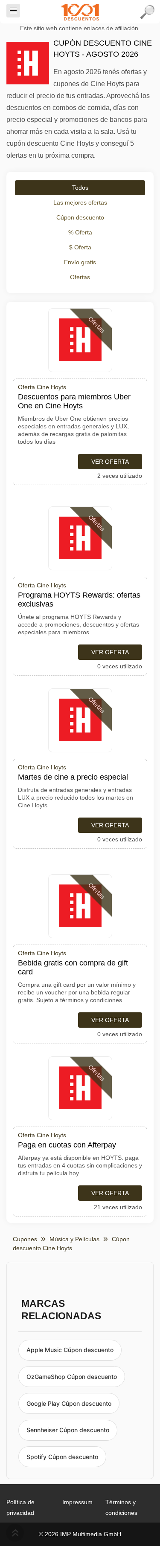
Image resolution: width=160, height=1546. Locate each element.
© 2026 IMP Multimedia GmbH (80, 1534)
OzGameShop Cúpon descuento (71, 1376)
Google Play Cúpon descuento (68, 1403)
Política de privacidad (20, 1507)
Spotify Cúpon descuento (62, 1456)
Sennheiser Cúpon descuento (67, 1429)
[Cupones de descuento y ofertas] (80, 12)
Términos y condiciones (121, 1507)
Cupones (25, 1239)
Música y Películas (74, 1239)
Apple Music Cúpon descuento (69, 1349)
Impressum (77, 1502)
